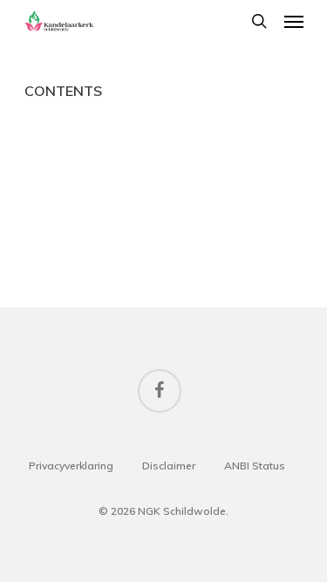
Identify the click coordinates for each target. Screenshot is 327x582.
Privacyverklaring (71, 465)
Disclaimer (168, 465)
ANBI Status (254, 465)
